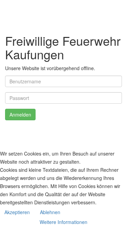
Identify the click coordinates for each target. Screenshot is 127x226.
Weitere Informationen (63, 222)
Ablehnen (50, 212)
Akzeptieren (17, 212)
